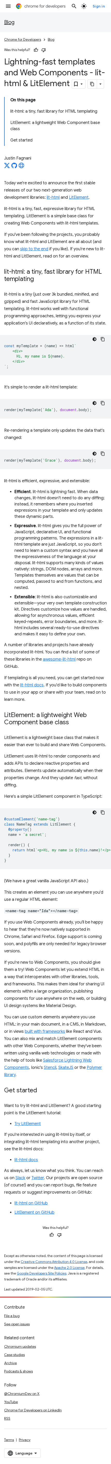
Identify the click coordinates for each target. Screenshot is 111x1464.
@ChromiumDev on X (21, 1393)
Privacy (24, 1440)
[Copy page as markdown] (92, 84)
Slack (20, 1177)
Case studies (14, 1354)
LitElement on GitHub (34, 1212)
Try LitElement (27, 1123)
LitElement (79, 197)
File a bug (12, 1315)
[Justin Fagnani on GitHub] (14, 167)
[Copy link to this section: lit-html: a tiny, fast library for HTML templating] (39, 279)
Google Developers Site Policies (41, 1273)
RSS (7, 1418)
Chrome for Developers (22, 39)
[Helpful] (36, 50)
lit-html (53, 197)
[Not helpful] (43, 50)
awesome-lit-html (59, 659)
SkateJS (65, 1067)
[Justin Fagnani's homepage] (21, 167)
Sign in (99, 6)
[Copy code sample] (103, 339)
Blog (9, 22)
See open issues (17, 1324)
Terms (9, 1440)
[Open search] (74, 6)
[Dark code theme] (94, 339)
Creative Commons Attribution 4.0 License (54, 1262)
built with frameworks (45, 1031)
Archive (10, 1363)
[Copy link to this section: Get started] (42, 1091)
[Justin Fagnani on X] (7, 167)
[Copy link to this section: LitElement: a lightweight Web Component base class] (74, 723)
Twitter (37, 1177)
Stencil (50, 1067)
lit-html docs (32, 685)
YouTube (11, 1402)
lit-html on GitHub (31, 1203)
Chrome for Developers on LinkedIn (33, 1410)
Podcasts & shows (18, 1371)
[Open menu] (8, 6)
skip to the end (34, 249)
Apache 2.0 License (69, 1268)
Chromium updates (20, 1346)
